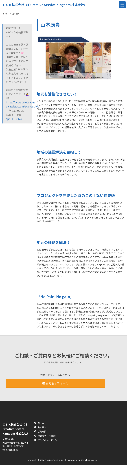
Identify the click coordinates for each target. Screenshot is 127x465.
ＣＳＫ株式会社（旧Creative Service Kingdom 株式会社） (44, 4)
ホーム (40, 423)
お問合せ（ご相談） (47, 435)
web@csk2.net (10, 449)
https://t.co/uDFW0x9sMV (17, 102)
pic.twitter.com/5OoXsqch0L (17, 106)
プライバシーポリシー (48, 440)
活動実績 (41, 431)
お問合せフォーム (57, 383)
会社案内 (41, 427)
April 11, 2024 (14, 119)
